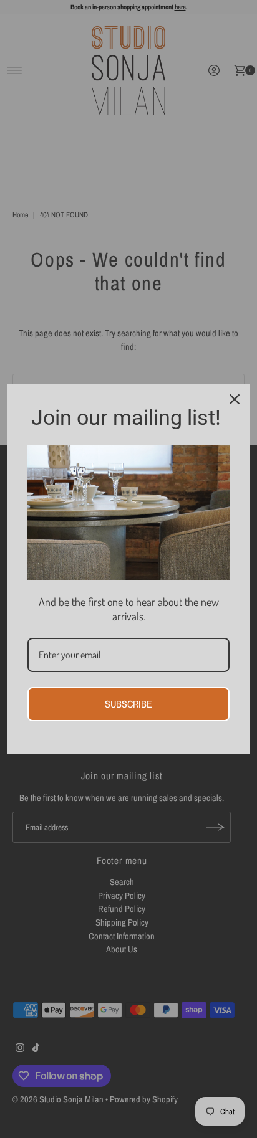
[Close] (235, 399)
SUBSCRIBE (128, 704)
